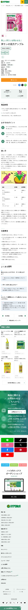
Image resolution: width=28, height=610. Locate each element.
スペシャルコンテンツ (6, 556)
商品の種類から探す (19, 5)
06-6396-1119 (17, 418)
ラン (3, 57)
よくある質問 (4, 564)
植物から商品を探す (5, 525)
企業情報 (7, 589)
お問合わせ (3, 579)
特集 (2, 545)
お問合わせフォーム (17, 412)
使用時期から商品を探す (6, 517)
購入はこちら (14, 80)
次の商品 (21, 315)
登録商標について (7, 594)
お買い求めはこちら (5, 568)
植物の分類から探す (5, 539)
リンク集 (21, 591)
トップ (2, 5)
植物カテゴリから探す (6, 534)
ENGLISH (3, 583)
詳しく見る (14, 496)
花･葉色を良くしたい (6, 353)
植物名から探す (4, 531)
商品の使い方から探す (6, 520)
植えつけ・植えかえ (6, 377)
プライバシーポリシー (21, 589)
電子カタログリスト (7, 591)
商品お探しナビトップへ (15, 320)
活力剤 (3, 351)
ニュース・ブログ (5, 560)
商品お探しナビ (9, 5)
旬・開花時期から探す (6, 536)
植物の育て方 (4, 528)
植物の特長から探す (5, 541)
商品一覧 (3, 512)
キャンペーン (4, 549)
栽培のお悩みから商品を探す (7, 522)
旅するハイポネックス (6, 553)
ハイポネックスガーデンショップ (9, 575)
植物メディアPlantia (6, 571)
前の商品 (7, 315)
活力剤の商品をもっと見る (14, 382)
